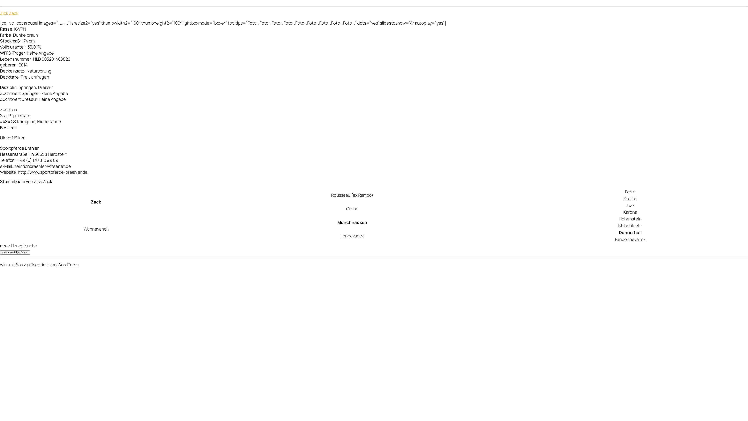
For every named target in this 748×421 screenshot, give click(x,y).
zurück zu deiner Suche (15, 252)
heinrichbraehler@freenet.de (42, 166)
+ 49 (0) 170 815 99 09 (37, 160)
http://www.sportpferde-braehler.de (52, 172)
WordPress (68, 265)
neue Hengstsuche (18, 246)
